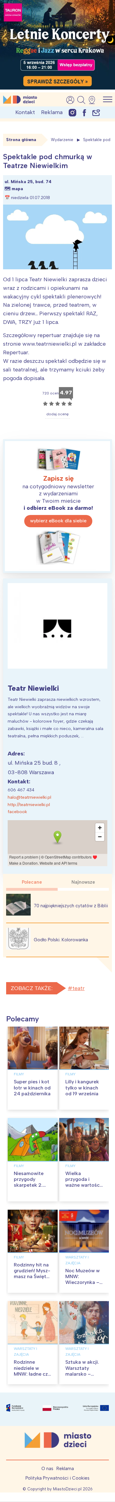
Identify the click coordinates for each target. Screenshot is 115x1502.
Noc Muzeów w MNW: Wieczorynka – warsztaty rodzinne (82, 1282)
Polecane (32, 882)
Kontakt (25, 112)
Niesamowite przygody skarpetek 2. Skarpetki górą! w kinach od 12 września (31, 1188)
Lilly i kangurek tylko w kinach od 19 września (82, 1087)
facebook (17, 811)
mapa (17, 188)
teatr (78, 988)
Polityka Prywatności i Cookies (57, 1478)
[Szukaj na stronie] (81, 100)
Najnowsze (83, 882)
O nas (47, 1468)
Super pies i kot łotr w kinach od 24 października (32, 1087)
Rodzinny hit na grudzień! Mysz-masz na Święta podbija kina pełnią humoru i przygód (32, 1279)
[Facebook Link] (84, 112)
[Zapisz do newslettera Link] (96, 112)
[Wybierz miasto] (94, 100)
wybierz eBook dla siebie (58, 521)
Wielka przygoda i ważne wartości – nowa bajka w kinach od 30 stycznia (83, 1188)
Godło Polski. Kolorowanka (61, 940)
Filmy (19, 1074)
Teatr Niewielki (33, 688)
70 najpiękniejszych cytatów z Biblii (71, 905)
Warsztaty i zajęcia (77, 1260)
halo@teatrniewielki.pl (29, 797)
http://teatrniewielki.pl (29, 804)
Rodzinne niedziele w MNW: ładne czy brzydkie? (32, 1371)
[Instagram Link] (72, 112)
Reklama (52, 112)
